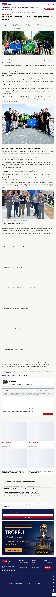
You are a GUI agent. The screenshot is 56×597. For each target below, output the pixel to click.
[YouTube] (48, 4)
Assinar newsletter (28, 517)
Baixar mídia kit (47, 567)
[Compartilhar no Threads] (50, 26)
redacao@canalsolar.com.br (6, 372)
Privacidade (34, 565)
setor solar (20, 375)
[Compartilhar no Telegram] (46, 26)
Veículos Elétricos (5, 9)
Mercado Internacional (16, 504)
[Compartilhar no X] (44, 26)
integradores (14, 375)
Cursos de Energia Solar (49, 8)
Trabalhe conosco (35, 569)
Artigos (12, 7)
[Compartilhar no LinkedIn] (39, 26)
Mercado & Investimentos (8, 12)
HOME (2, 8)
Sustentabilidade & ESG (44, 504)
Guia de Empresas (28, 7)
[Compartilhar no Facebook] (41, 26)
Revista (33, 7)
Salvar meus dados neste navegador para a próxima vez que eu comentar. (18, 411)
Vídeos (37, 7)
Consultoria (10, 9)
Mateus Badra (4, 25)
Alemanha (4, 375)
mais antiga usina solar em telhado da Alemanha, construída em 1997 (25, 90)
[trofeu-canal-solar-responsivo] (28, 538)
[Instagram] (43, 4)
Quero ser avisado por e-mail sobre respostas (12, 413)
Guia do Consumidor (21, 7)
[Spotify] (53, 4)
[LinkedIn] (51, 4)
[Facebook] (41, 4)
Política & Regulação (25, 504)
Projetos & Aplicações (34, 504)
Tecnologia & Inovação (6, 506)
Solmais (9, 375)
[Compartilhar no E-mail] (48, 26)
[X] (46, 4)
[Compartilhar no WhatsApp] (37, 26)
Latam (16, 7)
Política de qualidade (35, 567)
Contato (33, 564)
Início (2, 12)
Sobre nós (33, 562)
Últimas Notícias (6, 7)
